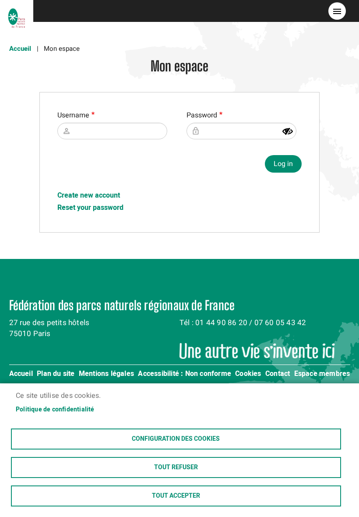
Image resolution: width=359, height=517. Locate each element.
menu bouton (337, 11)
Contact (277, 374)
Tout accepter (176, 496)
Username (73, 115)
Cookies (248, 374)
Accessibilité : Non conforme (184, 374)
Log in (283, 164)
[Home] (16, 11)
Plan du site (55, 374)
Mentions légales (106, 374)
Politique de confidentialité (55, 409)
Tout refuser (176, 467)
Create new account (88, 195)
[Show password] (287, 131)
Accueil (20, 48)
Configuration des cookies (176, 439)
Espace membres (322, 374)
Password (202, 115)
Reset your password (90, 207)
